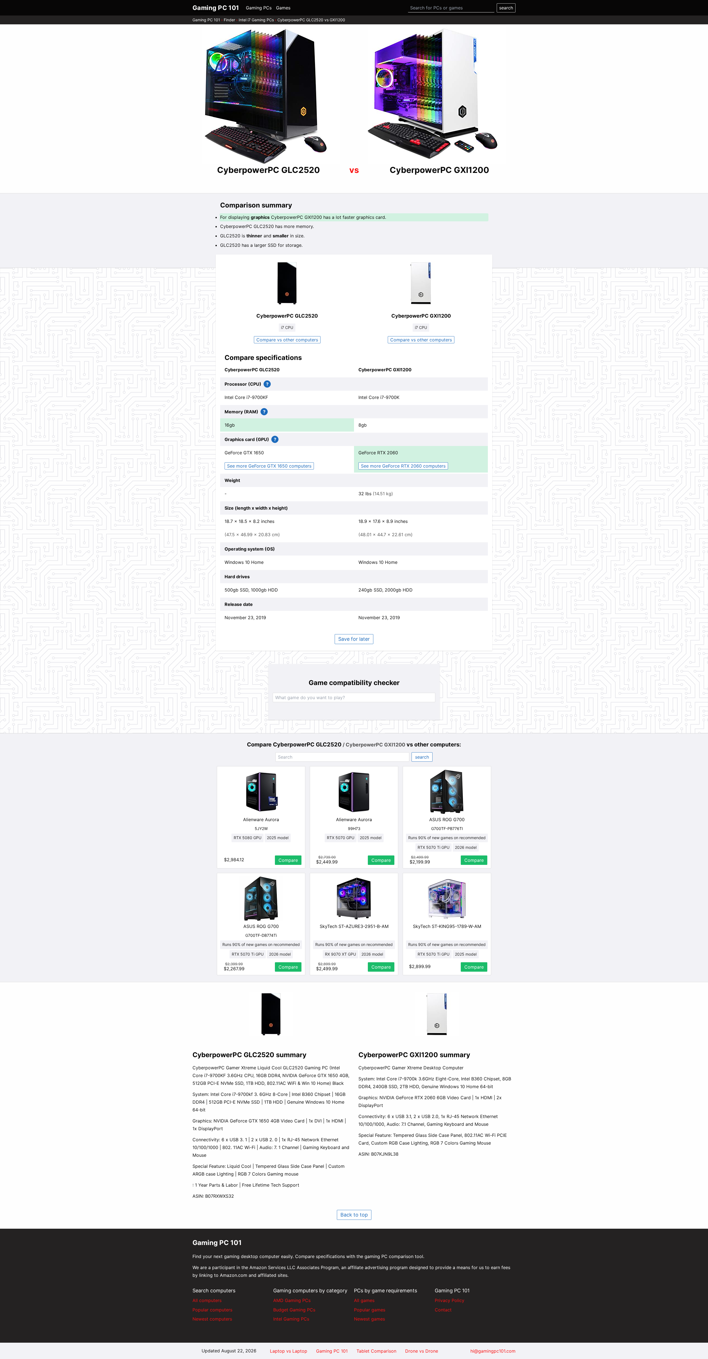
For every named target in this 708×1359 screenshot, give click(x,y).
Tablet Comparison (376, 1351)
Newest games (369, 1319)
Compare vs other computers (287, 340)
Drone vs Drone (421, 1351)
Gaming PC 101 (206, 19)
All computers (207, 1300)
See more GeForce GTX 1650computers (269, 466)
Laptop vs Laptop (288, 1351)
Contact (443, 1310)
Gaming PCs (259, 8)
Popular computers (212, 1310)
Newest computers (212, 1319)
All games (364, 1300)
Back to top (354, 1215)
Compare (288, 860)
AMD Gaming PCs (292, 1300)
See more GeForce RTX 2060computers (403, 466)
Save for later (354, 639)
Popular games (369, 1310)
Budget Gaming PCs (294, 1310)
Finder (229, 19)
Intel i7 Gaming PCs (256, 19)
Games (283, 8)
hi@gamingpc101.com (493, 1351)
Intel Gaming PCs (291, 1319)
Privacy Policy (449, 1300)
